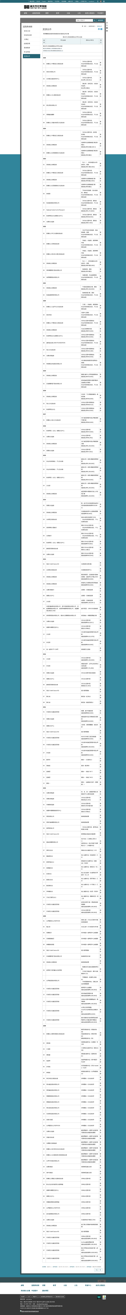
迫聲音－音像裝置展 (87, 589)
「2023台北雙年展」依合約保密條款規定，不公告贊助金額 (89, 173)
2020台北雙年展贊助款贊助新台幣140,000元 (87, 336)
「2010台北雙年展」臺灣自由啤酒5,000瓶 (89, 828)
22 (43, 1161)
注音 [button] (101, 29)
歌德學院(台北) (50, 409)
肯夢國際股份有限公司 (52, 277)
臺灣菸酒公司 (50, 828)
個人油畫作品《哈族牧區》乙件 (89, 856)
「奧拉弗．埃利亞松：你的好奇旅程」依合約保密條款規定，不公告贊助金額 (89, 95)
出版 (68, 13)
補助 (100, 548)
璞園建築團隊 (50, 114)
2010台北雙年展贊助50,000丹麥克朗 (87, 804)
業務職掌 (27, 48)
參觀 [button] (25, 13)
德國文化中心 (50, 595)
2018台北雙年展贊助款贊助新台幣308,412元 (87, 403)
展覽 (47, 13)
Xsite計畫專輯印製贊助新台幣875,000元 (87, 330)
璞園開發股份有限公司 (52, 1096)
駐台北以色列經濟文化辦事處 (54, 1184)
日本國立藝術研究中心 (52, 79)
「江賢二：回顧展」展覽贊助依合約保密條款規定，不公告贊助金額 (89, 307)
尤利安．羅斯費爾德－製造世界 (89, 726)
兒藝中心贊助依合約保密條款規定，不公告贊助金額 (89, 315)
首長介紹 (27, 31)
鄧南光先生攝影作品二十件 (89, 850)
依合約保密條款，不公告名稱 (54, 461)
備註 (100, 41)
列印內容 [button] (99, 29)
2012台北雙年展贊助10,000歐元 (85, 627)
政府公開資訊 (100, 1285)
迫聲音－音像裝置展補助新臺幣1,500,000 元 (88, 601)
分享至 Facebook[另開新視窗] (107, 23)
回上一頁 (98, 1270)
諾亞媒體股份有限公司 (52, 1214)
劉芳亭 (48, 759)
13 (43, 642)
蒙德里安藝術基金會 (52, 548)
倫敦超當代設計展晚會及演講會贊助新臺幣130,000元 (89, 719)
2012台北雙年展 (85, 679)
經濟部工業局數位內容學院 (54, 970)
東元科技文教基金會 (52, 1078)
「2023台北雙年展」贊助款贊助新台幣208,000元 (89, 216)
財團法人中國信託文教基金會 (54, 63)
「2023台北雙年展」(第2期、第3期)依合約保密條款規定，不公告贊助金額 (89, 135)
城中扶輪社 (49, 1172)
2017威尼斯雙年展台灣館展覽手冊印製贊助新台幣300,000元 (89, 420)
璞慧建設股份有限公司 (52, 1090)
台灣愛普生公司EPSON (53, 921)
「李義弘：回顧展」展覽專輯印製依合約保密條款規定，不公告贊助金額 (89, 244)
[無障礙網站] (29, 1311)
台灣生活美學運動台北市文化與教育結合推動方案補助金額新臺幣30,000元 (89, 1011)
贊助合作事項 (90, 40)
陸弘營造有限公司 (51, 105)
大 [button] (104, 1)
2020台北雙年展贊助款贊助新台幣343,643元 (87, 356)
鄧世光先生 (49, 850)
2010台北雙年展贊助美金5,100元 (86, 799)
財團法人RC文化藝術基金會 (54, 233)
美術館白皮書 (25, 1291)
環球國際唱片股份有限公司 (54, 270)
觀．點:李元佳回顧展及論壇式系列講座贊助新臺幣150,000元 (89, 505)
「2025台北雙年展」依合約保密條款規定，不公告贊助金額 (89, 64)
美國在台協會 (50, 450)
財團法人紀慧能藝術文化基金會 (55, 153)
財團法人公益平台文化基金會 (54, 306)
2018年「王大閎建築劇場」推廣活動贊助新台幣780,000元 (89, 396)
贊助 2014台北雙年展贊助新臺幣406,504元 (87, 554)
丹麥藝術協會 (50, 804)
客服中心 (88, 1285)
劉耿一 (48, 783)
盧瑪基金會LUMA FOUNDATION (55, 342)
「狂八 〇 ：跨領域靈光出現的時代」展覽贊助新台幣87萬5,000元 (89, 263)
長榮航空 (49, 932)
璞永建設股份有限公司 (52, 1084)
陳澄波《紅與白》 (86, 696)
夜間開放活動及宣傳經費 (88, 834)
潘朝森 (48, 1055)
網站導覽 (32, 1)
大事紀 (26, 39)
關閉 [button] (102, 1281)
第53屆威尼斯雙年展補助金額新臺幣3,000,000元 (89, 994)
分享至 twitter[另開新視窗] (107, 25)
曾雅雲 (48, 771)
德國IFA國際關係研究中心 (53, 810)
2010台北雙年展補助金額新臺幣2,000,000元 (89, 911)
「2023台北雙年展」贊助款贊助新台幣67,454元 (89, 222)
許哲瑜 (48, 1066)
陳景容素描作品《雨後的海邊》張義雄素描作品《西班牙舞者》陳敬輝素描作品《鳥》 (89, 1034)
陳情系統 (50, 1)
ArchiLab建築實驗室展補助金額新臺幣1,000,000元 (89, 1243)
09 (43, 221)
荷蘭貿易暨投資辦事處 (52, 1202)
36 (43, 1243)
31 (43, 1214)
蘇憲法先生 (49, 879)
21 (43, 1155)
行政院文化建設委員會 (52, 712)
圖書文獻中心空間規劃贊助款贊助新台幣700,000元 (89, 375)
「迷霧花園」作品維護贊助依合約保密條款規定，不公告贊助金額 (89, 277)
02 (43, 72)
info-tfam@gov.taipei (42, 1304)
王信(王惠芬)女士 (51, 897)
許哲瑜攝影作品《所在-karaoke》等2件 (89, 1067)
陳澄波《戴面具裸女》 (87, 702)
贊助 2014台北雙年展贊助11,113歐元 (87, 548)
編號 (44, 41)
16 (43, 904)
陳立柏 (48, 696)
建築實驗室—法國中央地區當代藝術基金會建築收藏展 (89, 1131)
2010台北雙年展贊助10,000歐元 (85, 810)
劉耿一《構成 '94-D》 (87, 777)
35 (43, 1237)
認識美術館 (92, 26)
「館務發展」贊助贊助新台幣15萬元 (86, 270)
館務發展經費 (85, 816)
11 (43, 627)
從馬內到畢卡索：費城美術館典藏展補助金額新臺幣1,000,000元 (89, 904)
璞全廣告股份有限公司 (52, 1108)
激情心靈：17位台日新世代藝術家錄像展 (89, 921)
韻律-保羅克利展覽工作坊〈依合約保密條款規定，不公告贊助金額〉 (89, 519)
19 (43, 1143)
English (44, 1)
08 (43, 122)
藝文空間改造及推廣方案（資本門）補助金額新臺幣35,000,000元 (89, 1258)
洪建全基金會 (50, 1137)
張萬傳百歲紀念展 (86, 1166)
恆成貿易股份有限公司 (52, 203)
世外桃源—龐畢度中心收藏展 (89, 932)
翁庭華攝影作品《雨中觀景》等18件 (89, 1061)
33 (43, 1225)
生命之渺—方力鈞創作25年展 (89, 926)
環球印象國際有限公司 (52, 822)
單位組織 (63, 40)
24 (43, 1172)
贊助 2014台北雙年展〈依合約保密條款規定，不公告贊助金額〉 (89, 527)
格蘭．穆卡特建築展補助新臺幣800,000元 (87, 712)
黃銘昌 (48, 765)
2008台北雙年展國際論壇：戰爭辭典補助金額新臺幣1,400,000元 (89, 1002)
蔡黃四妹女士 (50, 862)
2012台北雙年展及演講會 (88, 673)
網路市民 (70, 1)
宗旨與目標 (28, 35)
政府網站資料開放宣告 (47, 1296)
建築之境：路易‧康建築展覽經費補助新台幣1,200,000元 (89, 485)
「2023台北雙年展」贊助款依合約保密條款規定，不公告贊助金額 (89, 203)
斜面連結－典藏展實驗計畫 (89, 615)
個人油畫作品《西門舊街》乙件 (89, 880)
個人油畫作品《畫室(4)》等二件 (89, 868)
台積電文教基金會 (51, 519)
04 (43, 86)
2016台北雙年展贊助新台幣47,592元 (87, 450)
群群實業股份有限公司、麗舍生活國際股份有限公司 (61, 615)
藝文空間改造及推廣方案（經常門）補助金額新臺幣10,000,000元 (89, 1250)
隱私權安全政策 (60, 1296)
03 (43, 79)
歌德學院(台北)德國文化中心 (54, 215)
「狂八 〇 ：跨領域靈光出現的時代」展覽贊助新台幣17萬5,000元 (89, 165)
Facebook (91, 1)
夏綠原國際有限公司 (52, 842)
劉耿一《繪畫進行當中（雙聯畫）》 (89, 783)
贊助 (100, 64)
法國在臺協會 (50, 355)
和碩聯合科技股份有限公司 (54, 363)
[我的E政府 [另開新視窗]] (99, 1297)
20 (43, 1149)
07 (43, 114)
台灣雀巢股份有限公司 (52, 980)
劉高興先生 (49, 885)
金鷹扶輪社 (49, 1166)
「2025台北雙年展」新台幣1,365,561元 (87, 79)
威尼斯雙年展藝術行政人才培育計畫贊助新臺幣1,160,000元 (89, 494)
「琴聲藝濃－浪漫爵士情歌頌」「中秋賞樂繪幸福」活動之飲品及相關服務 (89, 980)
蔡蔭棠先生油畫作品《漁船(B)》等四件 (89, 862)
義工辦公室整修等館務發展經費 (89, 1225)
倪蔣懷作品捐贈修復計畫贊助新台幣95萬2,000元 (88, 180)
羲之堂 (48, 926)
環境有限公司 (50, 816)
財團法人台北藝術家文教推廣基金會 (56, 1155)
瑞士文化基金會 (50, 350)
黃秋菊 (48, 1043)
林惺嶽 (48, 1072)
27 (43, 1190)
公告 (79, 13)
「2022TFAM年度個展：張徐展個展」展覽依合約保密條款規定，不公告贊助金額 (89, 233)
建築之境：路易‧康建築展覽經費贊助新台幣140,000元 (89, 477)
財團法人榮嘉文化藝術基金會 (54, 1178)
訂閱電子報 (84, 1)
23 (43, 1166)
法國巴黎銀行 (50, 589)
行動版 (77, 1)
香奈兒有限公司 (50, 72)
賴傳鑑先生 (49, 868)
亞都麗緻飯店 (50, 938)
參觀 (22, 1285)
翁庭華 (48, 1060)
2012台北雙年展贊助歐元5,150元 (86, 685)
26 (43, 1184)
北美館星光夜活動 (86, 564)
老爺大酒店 (49, 1119)
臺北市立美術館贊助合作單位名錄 (53, 48)
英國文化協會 (50, 505)
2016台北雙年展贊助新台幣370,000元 (87, 431)
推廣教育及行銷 (85, 956)
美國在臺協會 (50, 798)
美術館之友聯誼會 (51, 86)
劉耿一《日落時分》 (87, 759)
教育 (57, 13)
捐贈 (100, 696)
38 (43, 1258)
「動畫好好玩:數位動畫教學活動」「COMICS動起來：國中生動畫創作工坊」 (89, 970)
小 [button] (98, 1)
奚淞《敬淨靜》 (85, 765)
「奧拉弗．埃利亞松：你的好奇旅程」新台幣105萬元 (89, 86)
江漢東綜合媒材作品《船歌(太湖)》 (89, 1049)
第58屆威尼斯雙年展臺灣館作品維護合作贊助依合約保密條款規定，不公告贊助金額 (89, 384)
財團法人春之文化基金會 (53, 420)
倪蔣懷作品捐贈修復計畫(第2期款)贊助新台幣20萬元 (89, 153)
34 (43, 1231)
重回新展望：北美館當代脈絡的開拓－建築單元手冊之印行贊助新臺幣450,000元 (89, 577)
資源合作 (27, 56)
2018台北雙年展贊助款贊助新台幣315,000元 (87, 409)
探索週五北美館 (85, 649)
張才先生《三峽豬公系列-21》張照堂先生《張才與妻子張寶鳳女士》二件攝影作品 (89, 842)
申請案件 (100, 13)
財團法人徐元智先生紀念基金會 (55, 1149)
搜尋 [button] (94, 20)
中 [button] (101, 1)
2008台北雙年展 (85, 1178)
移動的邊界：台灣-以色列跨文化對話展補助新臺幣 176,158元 (89, 666)
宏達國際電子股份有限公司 (54, 383)
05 (43, 95)
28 (43, 1196)
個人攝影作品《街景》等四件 (89, 891)
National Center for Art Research (55, 210)
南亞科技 (49, 315)
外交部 (48, 642)
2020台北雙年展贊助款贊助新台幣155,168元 (87, 350)
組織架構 (27, 43)
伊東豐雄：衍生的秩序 (87, 1078)
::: (0, 0)
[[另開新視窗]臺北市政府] (104, 1297)
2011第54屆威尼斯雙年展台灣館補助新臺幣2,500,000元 (89, 745)
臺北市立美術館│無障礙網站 (35, 6)
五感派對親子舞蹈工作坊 (88, 1219)
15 (43, 897)
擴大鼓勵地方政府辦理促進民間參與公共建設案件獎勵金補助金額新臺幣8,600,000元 (89, 1020)
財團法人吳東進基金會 (52, 244)
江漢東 (48, 1049)
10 (43, 621)
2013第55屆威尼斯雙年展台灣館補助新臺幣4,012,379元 (89, 634)
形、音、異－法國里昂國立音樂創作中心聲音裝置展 (89, 793)
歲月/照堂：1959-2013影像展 (89, 608)
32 (43, 1219)
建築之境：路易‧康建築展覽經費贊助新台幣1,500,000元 (89, 461)
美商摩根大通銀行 (51, 527)
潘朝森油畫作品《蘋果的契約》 (89, 1055)
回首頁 (38, 1)
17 (43, 911)
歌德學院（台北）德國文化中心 (55, 430)
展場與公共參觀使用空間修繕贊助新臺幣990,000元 (89, 584)
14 (43, 649)
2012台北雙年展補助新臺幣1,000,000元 (87, 659)
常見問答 (57, 1)
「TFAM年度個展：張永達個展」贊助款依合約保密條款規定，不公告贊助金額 (89, 194)
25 (43, 1178)
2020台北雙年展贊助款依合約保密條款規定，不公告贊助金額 (89, 323)
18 (43, 1137)
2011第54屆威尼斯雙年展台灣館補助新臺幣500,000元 (89, 753)
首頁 (85, 26)
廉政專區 (45, 1291)
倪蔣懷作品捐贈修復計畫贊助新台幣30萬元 (88, 185)
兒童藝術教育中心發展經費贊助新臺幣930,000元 (89, 512)
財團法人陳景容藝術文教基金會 (55, 1034)
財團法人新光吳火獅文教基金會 (55, 254)
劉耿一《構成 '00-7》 (87, 771)
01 (43, 63)
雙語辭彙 (63, 1)
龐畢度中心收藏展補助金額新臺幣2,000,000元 (89, 988)
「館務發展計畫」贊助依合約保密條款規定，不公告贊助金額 (89, 295)
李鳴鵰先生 (49, 891)
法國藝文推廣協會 (51, 1143)
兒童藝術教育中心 (86, 570)
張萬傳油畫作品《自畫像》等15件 (89, 1043)
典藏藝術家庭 (50, 944)
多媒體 (23, 1296)
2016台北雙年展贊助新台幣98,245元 (87, 436)
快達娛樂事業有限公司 (52, 295)
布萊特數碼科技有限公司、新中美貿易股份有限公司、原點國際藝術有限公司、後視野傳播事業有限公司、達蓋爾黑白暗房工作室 (62, 608)
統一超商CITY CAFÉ (52, 649)
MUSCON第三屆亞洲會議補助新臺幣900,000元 (88, 738)
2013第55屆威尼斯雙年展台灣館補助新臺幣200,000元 (89, 642)
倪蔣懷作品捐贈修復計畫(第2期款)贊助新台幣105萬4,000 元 (89, 145)
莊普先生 (49, 873)
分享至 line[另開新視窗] (107, 28)
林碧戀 (48, 193)
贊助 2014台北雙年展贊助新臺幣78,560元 (87, 542)
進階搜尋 (100, 20)
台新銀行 (49, 535)
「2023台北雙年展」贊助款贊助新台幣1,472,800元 (89, 210)
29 (43, 1202)
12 (43, 634)
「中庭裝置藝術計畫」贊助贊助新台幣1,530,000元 (89, 288)
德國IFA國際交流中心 (52, 627)
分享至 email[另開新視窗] (107, 31)
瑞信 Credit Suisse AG (52, 564)
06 (43, 105)
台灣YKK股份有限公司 (52, 1161)
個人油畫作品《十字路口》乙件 (89, 885)
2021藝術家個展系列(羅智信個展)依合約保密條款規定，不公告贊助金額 (89, 364)
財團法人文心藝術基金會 (53, 95)
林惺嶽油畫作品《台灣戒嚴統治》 (89, 1072)
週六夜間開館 (85, 690)
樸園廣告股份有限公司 (52, 1102)
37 (43, 1250)
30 (43, 1208)
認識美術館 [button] (36, 13)
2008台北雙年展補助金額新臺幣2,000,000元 (89, 1237)
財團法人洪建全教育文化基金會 (55, 122)
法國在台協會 (50, 221)
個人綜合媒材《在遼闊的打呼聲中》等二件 (89, 874)
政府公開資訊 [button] (89, 13)
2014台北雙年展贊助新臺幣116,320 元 (87, 621)
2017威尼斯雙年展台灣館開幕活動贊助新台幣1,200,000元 (89, 444)
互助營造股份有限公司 (52, 1113)
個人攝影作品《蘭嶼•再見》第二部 (89, 897)
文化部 (48, 485)
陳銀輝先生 (49, 856)
